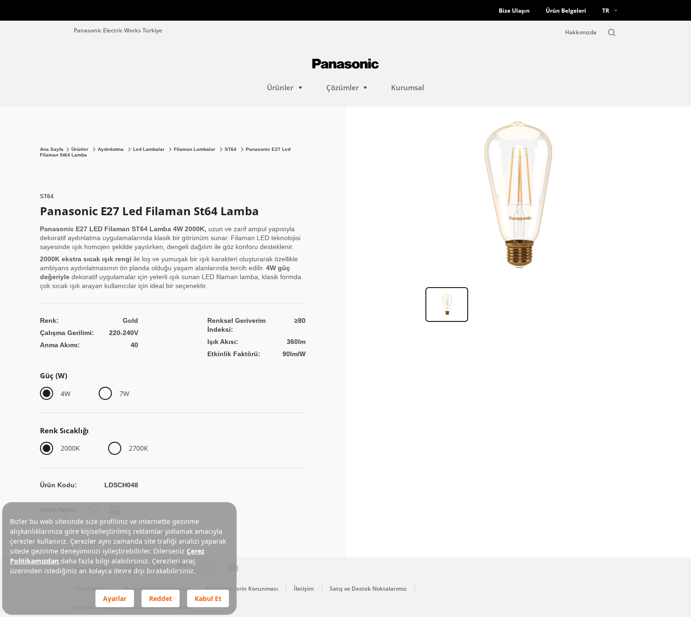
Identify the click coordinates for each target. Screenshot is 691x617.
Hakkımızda (581, 32)
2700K (138, 448)
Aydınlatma (111, 149)
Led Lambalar (149, 149)
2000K (70, 448)
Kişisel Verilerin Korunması (242, 588)
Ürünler (280, 87)
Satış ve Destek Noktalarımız (368, 588)
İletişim (304, 588)
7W (124, 393)
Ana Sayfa (51, 149)
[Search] (611, 32)
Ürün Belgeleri (566, 10)
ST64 (231, 149)
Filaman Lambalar (195, 149)
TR (605, 10)
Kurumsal (407, 87)
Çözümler (342, 87)
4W (66, 393)
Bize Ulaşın (514, 10)
